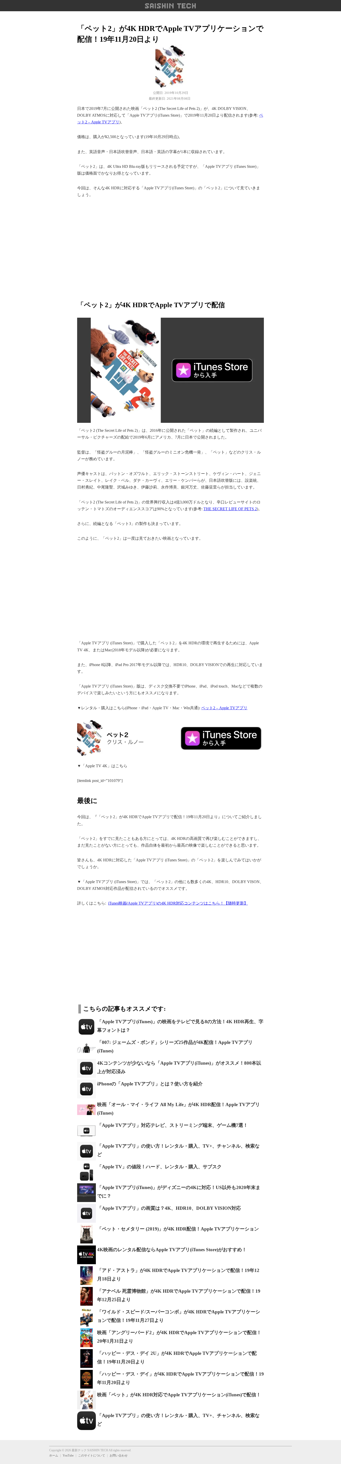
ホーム (53, 1455)
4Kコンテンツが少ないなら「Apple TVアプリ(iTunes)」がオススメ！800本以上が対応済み (179, 1067)
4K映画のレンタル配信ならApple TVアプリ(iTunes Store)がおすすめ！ (172, 1249)
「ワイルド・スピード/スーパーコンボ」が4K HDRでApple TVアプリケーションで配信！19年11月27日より (178, 1316)
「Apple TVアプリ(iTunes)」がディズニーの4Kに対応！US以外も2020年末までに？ (178, 1192)
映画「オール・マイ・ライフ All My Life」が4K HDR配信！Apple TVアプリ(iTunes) (178, 1109)
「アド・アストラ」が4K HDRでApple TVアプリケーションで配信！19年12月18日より (178, 1275)
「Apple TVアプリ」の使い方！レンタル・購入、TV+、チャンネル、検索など (178, 1150)
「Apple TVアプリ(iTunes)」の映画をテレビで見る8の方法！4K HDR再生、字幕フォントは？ (180, 1026)
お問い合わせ (119, 1455)
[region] (170, 246)
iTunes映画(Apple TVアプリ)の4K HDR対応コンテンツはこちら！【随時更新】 (178, 903)
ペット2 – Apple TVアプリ (224, 708)
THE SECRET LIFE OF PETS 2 (230, 509)
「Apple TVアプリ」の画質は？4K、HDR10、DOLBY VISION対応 (169, 1208)
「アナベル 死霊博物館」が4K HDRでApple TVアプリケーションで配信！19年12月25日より (178, 1295)
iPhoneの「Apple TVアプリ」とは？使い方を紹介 (150, 1083)
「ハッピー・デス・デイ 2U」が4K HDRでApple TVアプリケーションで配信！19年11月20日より (177, 1358)
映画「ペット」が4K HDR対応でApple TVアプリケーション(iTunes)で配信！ (179, 1394)
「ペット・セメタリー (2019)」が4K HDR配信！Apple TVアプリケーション (178, 1228)
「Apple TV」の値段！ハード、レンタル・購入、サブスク (159, 1166)
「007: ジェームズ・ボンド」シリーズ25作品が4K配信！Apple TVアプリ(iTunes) (175, 1047)
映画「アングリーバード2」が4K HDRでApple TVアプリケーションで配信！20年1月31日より (179, 1337)
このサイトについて (91, 1455)
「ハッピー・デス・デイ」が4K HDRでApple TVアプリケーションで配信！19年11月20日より (180, 1378)
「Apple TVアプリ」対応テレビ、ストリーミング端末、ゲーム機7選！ (172, 1125)
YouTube (68, 1455)
